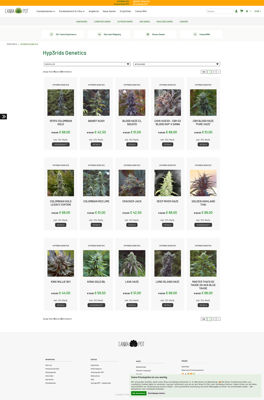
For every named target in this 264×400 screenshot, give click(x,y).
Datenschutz (95, 376)
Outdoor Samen (124, 21)
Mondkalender (50, 383)
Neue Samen (109, 11)
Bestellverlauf (141, 367)
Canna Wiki (141, 11)
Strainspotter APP (97, 372)
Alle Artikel (49, 376)
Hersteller (50, 64)
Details (96, 144)
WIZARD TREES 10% (141, 1)
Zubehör (184, 21)
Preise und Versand (52, 369)
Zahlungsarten (50, 372)
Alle (203, 72)
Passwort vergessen (143, 370)
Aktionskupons (96, 369)
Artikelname (140, 64)
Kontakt (139, 374)
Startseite (12, 44)
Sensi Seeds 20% (140, 4)
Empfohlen (125, 11)
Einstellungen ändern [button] (156, 393)
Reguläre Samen (165, 21)
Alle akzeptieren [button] (138, 393)
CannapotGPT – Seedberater (101, 383)
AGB (92, 379)
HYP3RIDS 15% (123, 1)
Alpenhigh (185, 366)
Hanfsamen (81, 21)
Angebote (94, 11)
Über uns (48, 365)
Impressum (49, 379)
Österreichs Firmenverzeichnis (193, 370)
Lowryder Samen (102, 21)
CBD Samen (144, 21)
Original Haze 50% (121, 4)
